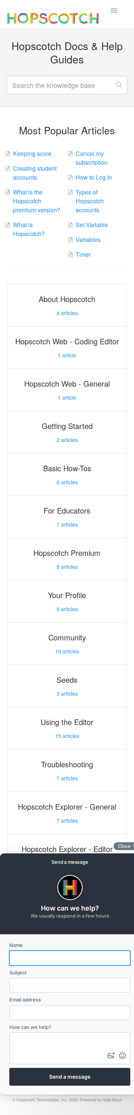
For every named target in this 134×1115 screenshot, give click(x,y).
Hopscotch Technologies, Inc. (42, 1099)
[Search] (119, 85)
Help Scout (112, 1099)
